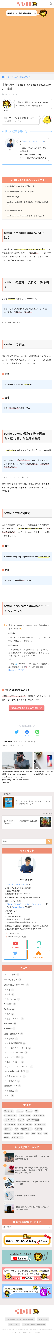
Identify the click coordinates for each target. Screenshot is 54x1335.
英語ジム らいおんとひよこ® (32, 141)
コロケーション (38, 1115)
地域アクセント (15, 1062)
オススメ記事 (11, 975)
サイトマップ (13, 1324)
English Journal (18, 907)
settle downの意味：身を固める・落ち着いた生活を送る (28, 203)
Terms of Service (45, 1329)
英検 (10, 990)
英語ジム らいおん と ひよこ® (16, 884)
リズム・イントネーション (20, 1066)
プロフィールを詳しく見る (17, 937)
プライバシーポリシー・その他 (34, 1324)
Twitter (15, 957)
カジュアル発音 (15, 1057)
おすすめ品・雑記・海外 (16, 1071)
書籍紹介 (12, 1091)
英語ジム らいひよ (38, 957)
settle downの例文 (14, 210)
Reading (9, 1028)
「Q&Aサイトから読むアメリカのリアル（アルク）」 (26, 904)
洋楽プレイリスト (16, 1076)
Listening (10, 1023)
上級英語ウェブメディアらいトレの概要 (19, 1319)
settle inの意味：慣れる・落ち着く (21, 191)
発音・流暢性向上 (13, 1034)
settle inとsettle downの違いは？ (20, 186)
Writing (31, 741)
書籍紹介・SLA (12, 1086)
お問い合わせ (43, 1319)
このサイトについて (15, 933)
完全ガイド (38, 1129)
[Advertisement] (27, 45)
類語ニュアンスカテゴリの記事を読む (27, 708)
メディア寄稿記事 (33, 1120)
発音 (27, 1133)
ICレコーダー (8, 1111)
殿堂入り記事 (18, 1133)
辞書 (10, 994)
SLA (10, 1095)
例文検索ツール (40, 1124)
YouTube (15, 947)
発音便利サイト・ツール (19, 1048)
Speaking (10, 1004)
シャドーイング (9, 1120)
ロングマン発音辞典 (17, 1052)
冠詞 (10, 1014)
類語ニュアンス (20, 741)
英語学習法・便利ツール (16, 985)
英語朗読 (12, 1039)
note (39, 947)
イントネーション (10, 1115)
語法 (39, 1133)
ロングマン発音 (9, 1124)
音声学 (6, 1138)
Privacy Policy (36, 1329)
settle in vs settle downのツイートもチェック (25, 216)
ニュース (21, 1120)
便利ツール (13, 999)
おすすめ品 (13, 1081)
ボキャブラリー (12, 980)
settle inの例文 (13, 197)
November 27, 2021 (16, 670)
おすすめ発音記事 (16, 1043)
